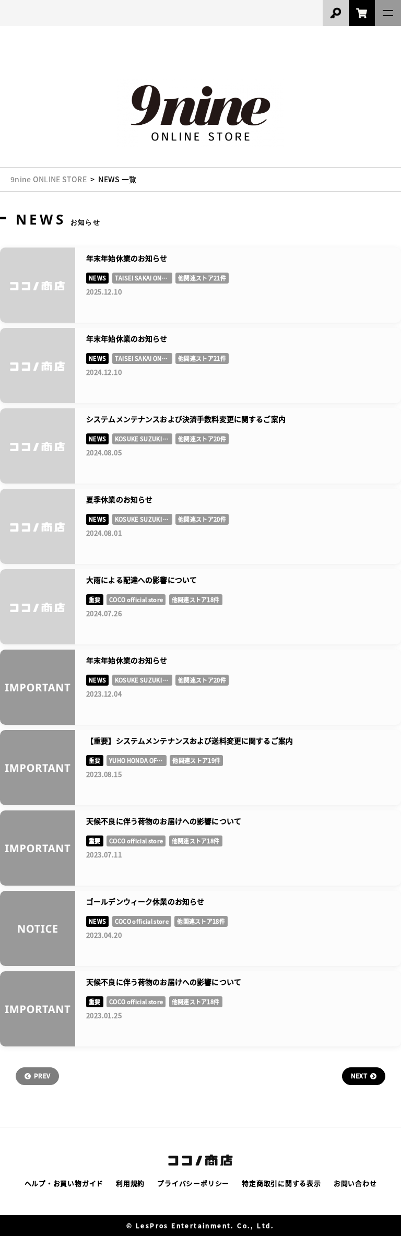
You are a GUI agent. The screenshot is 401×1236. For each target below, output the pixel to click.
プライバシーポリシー (193, 1183)
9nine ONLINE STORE (48, 179)
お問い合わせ (355, 1183)
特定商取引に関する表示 (281, 1183)
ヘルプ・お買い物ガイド (64, 1183)
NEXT (359, 1075)
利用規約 (130, 1183)
